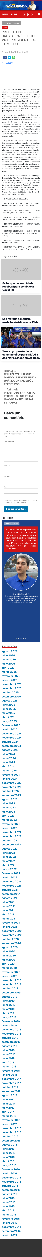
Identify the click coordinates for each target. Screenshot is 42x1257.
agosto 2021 (9, 897)
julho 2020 (8, 951)
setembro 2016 (11, 1140)
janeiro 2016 (9, 1173)
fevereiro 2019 (11, 1021)
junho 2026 (9, 659)
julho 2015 (8, 1198)
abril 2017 (8, 1111)
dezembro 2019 (11, 980)
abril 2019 (8, 1013)
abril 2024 (8, 766)
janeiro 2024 (9, 778)
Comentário (9, 442)
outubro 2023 (10, 791)
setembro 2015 (11, 1189)
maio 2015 (8, 1206)
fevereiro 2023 (11, 824)
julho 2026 (8, 655)
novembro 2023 (12, 787)
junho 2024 (9, 758)
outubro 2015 (10, 1185)
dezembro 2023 (12, 782)
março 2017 (9, 1115)
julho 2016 (8, 1148)
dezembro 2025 (12, 684)
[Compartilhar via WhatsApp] (13, 57)
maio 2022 (8, 860)
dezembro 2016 (11, 1128)
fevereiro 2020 (11, 972)
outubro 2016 (10, 1136)
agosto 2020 (10, 947)
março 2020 (9, 967)
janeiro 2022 (9, 877)
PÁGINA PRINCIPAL (9, 14)
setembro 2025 (11, 696)
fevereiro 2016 (11, 1169)
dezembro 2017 (11, 1078)
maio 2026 (8, 663)
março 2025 (9, 721)
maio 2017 (8, 1107)
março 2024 (9, 770)
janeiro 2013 (9, 1235)
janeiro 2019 (9, 1025)
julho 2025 (8, 704)
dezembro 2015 (11, 1177)
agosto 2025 (10, 700)
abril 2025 (8, 717)
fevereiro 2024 (11, 774)
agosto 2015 (9, 1194)
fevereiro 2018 (11, 1070)
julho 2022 (8, 852)
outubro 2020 (10, 939)
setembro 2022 (11, 844)
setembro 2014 (11, 1231)
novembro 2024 (12, 737)
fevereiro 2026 (11, 675)
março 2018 (9, 1066)
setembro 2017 (11, 1091)
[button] (16, 639)
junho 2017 (8, 1103)
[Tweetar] (9, 57)
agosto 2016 (9, 1144)
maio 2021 (8, 910)
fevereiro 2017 (11, 1119)
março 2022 (9, 869)
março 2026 (9, 671)
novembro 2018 (11, 1033)
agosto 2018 (9, 1046)
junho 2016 (8, 1152)
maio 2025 (8, 712)
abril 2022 (8, 865)
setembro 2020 (11, 943)
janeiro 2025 (9, 729)
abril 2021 (8, 914)
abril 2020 (8, 963)
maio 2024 (8, 762)
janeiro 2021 (9, 926)
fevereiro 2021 (11, 922)
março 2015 (9, 1214)
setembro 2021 (11, 893)
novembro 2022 (12, 836)
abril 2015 (8, 1210)
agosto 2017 (9, 1095)
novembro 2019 (11, 984)
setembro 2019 (11, 992)
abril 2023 (8, 815)
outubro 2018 (10, 1037)
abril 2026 (8, 667)
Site (5, 487)
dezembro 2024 (12, 733)
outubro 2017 (10, 1087)
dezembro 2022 (12, 832)
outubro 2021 (10, 889)
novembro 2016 (11, 1132)
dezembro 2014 (11, 1226)
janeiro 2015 (9, 1222)
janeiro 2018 (9, 1074)
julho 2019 (8, 1000)
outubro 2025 (10, 692)
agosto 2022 (10, 848)
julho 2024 (8, 754)
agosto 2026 (10, 651)
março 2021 (9, 918)
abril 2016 (8, 1161)
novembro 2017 (11, 1083)
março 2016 (9, 1165)
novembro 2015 (11, 1181)
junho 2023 (9, 807)
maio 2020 (8, 959)
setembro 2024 (11, 745)
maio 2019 (8, 1009)
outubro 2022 (10, 840)
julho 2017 (8, 1099)
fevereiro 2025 (11, 725)
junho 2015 (8, 1202)
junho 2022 (9, 856)
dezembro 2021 (11, 881)
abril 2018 (8, 1062)
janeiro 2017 (9, 1124)
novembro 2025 (12, 688)
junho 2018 (8, 1054)
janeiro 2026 (9, 680)
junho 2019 (8, 1004)
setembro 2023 (11, 795)
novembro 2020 (12, 934)
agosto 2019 (9, 996)
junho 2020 (9, 955)
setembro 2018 (11, 1041)
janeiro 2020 (9, 976)
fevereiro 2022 (11, 873)
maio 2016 (8, 1157)
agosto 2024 (10, 749)
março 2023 (9, 819)
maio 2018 (8, 1058)
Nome (7, 466)
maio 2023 (8, 811)
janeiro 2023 (9, 828)
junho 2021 (8, 906)
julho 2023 (8, 803)
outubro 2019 (10, 988)
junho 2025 (9, 708)
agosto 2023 (10, 799)
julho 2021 (8, 902)
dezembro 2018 (11, 1029)
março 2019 (9, 1017)
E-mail (7, 476)
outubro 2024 (10, 741)
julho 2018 (8, 1050)
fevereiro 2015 (11, 1218)
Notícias (5, 28)
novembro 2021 (11, 885)
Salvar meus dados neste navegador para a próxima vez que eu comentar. (20, 501)
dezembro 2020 (12, 930)
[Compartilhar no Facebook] (5, 57)
